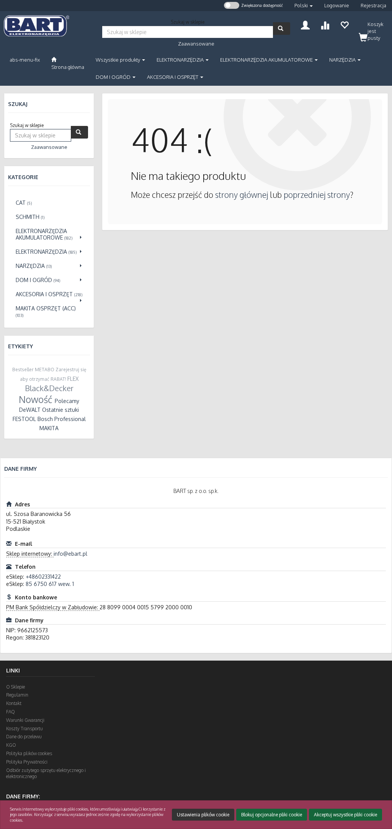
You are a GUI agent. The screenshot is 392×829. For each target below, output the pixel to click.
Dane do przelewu (24, 736)
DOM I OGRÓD (114, 77)
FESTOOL (24, 419)
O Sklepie (15, 687)
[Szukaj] (281, 28)
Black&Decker (49, 388)
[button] (303, 5)
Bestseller (23, 369)
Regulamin (17, 695)
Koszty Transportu (24, 728)
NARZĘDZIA (343, 60)
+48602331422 (43, 576)
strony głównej (241, 194)
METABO (44, 369)
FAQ (10, 712)
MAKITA (49, 428)
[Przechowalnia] (344, 24)
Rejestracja (373, 5)
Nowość (35, 399)
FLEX (72, 378)
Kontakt (13, 703)
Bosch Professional (62, 419)
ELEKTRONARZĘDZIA (181, 60)
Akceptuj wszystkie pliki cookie (345, 815)
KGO (11, 745)
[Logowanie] (305, 24)
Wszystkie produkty (118, 60)
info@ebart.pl (70, 553)
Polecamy (67, 401)
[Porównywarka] (324, 24)
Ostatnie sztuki (60, 409)
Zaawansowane (196, 44)
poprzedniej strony (317, 194)
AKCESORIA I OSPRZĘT (173, 77)
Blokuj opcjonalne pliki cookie (271, 815)
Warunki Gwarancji (25, 720)
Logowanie (336, 5)
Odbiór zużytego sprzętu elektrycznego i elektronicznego (46, 773)
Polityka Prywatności (26, 762)
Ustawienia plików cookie (203, 815)
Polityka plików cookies (29, 753)
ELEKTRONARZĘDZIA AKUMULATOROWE (267, 60)
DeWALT (30, 409)
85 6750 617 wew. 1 (50, 584)
